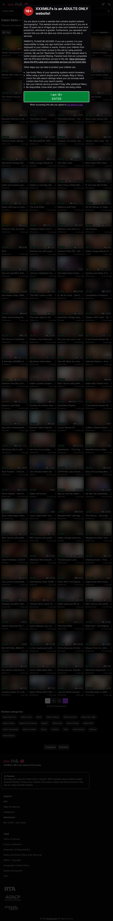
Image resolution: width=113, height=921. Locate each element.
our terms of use (75, 104)
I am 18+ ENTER (56, 97)
